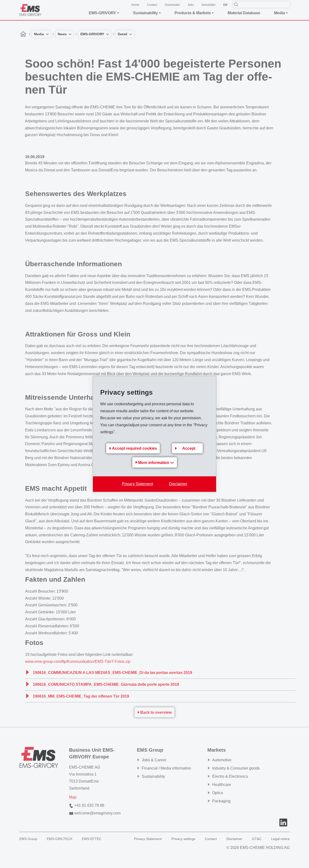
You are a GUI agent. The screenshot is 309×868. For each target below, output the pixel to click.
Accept (188, 449)
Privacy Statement (137, 484)
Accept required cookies (134, 449)
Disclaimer (178, 484)
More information (154, 463)
